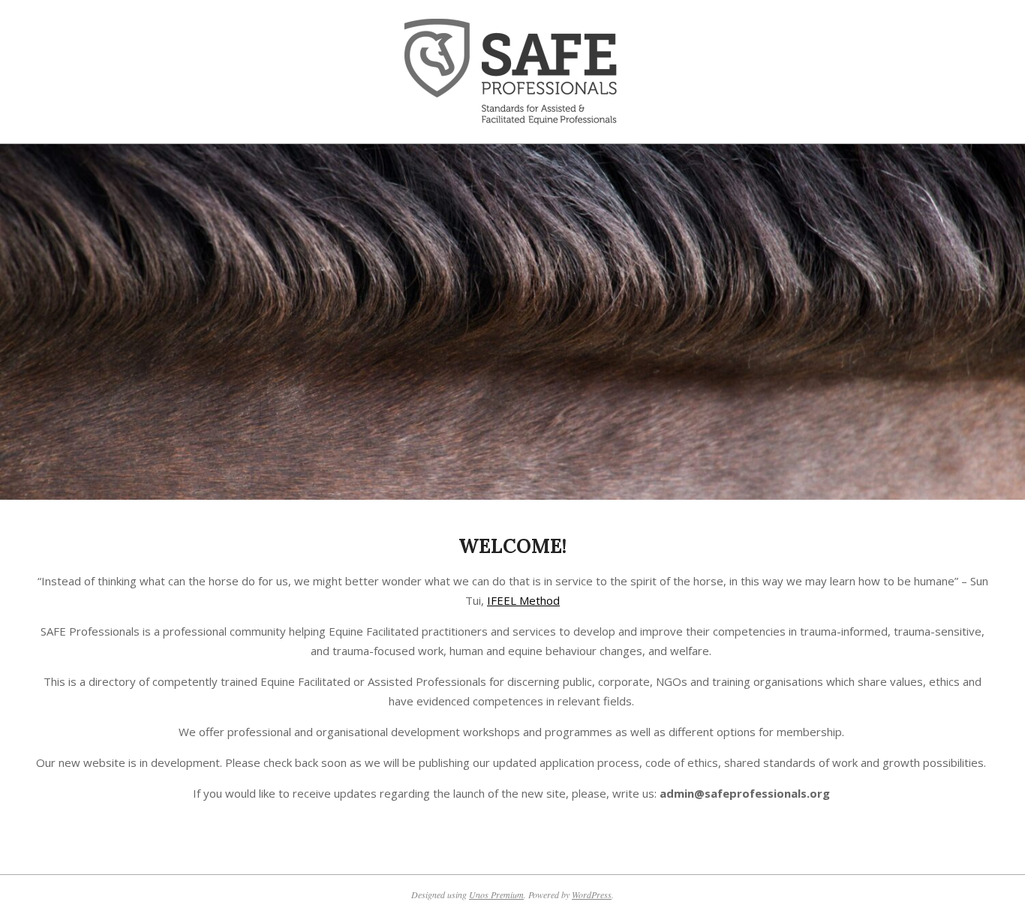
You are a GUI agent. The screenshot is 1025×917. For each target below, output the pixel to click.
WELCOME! (512, 546)
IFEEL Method (523, 600)
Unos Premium (496, 894)
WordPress (592, 894)
